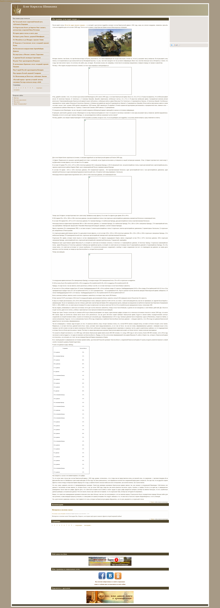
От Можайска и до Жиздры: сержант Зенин (28, 40)
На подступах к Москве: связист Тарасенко (28, 54)
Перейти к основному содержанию (10, 1)
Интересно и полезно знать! (62, 510)
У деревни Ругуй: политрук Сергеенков (27, 57)
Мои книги (17, 102)
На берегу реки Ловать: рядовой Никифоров (28, 36)
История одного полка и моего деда (25, 33)
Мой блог (16, 98)
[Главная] (17, 14)
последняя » (87, 525)
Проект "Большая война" (20, 104)
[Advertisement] (102, 539)
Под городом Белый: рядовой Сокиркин (27, 73)
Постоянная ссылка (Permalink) (59, 513)
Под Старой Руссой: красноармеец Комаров (28, 70)
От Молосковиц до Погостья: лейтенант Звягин (30, 76)
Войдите (152, 502)
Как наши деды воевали (20, 100)
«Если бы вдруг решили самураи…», (76, 25)
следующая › (78, 525)
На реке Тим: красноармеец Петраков (26, 61)
